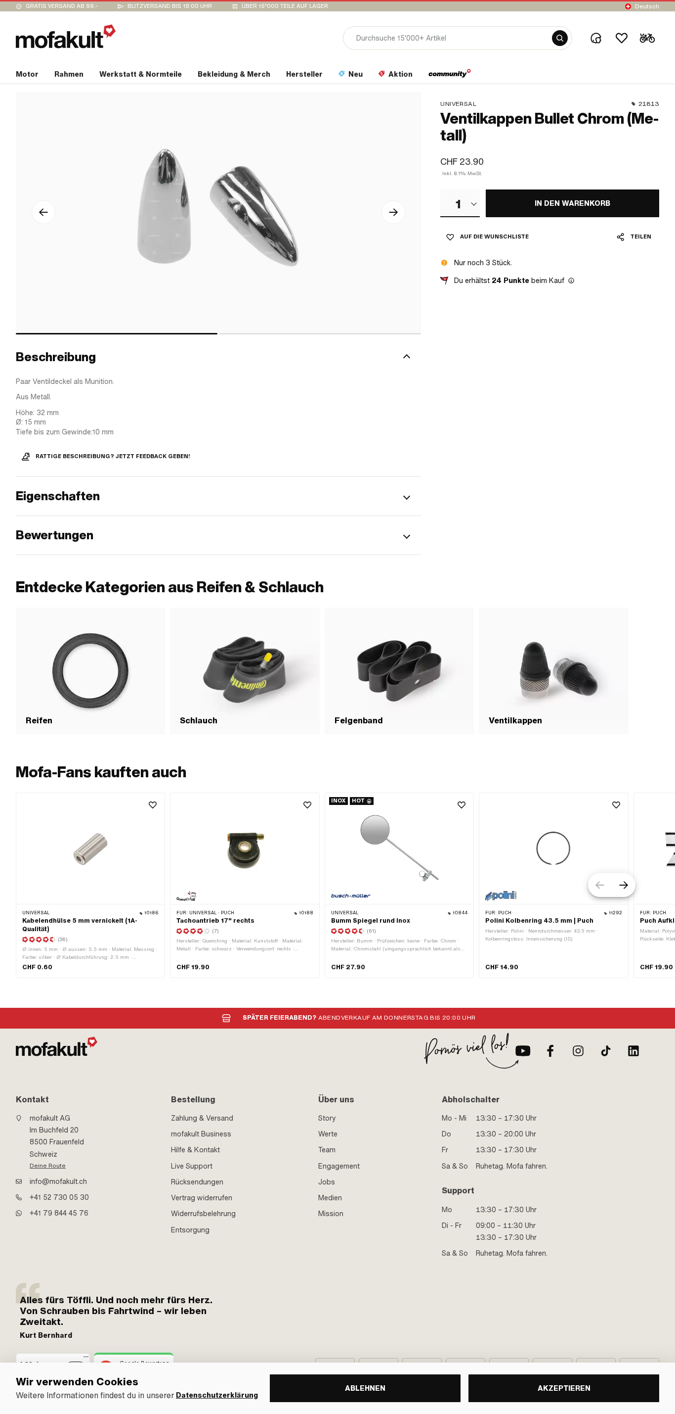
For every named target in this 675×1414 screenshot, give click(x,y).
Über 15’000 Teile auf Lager (285, 6)
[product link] (90, 885)
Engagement (339, 1166)
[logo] (66, 36)
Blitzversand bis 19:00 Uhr (169, 6)
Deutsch (647, 6)
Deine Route (48, 1166)
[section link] (450, 76)
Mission (330, 1214)
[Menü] (86, 1359)
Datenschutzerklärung (217, 1395)
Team (327, 1150)
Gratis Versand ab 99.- (62, 6)
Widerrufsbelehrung (203, 1214)
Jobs (326, 1182)
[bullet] (116, 333)
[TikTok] (606, 1051)
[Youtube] (523, 1051)
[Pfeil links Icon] (43, 212)
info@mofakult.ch (58, 1181)
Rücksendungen (197, 1182)
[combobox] (460, 203)
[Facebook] (550, 1051)
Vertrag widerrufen (201, 1198)
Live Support (191, 1166)
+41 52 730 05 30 (59, 1197)
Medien (330, 1198)
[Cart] (647, 38)
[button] (218, 357)
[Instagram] (578, 1051)
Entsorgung (190, 1230)
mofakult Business (201, 1134)
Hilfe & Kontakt (195, 1150)
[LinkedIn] (633, 1051)
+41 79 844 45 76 (59, 1213)
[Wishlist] (621, 38)
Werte (328, 1134)
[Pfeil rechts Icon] (393, 212)
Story (327, 1118)
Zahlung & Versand (202, 1118)
